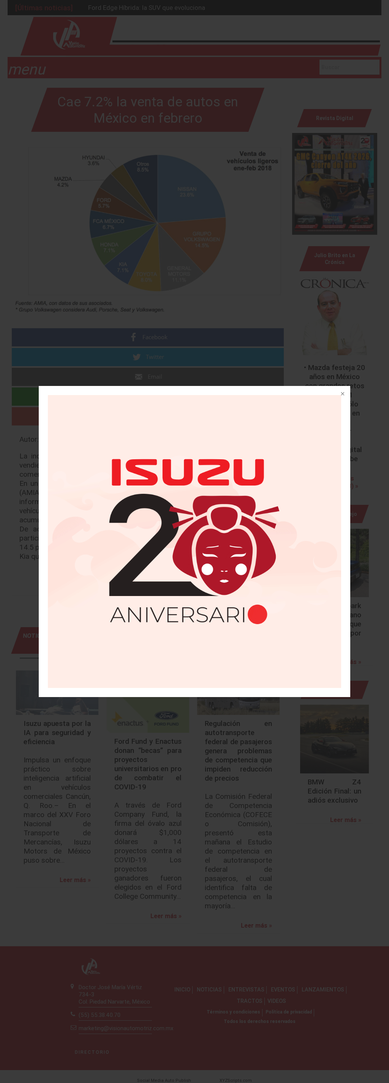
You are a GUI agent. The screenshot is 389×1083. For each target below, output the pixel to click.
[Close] (342, 394)
